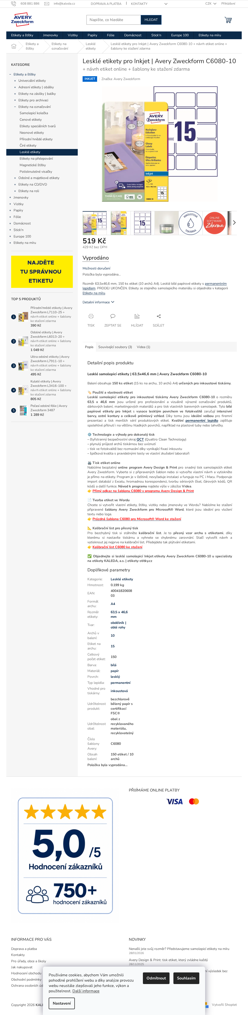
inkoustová (119, 691)
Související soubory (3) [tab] (115, 347)
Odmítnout (156, 978)
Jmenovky (21, 197)
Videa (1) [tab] (143, 347)
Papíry (18, 210)
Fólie (17, 217)
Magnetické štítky (33, 165)
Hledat (151, 19)
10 (113, 635)
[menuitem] (22, 35)
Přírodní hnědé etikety (36, 139)
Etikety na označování (34, 106)
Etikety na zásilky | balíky (37, 93)
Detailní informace (96, 302)
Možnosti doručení (96, 268)
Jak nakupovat (21, 967)
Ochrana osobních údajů (29, 985)
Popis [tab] (89, 347)
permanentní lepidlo (202, 420)
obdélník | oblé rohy (118, 625)
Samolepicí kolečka (34, 113)
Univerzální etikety (32, 80)
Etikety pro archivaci (33, 100)
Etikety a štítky (25, 74)
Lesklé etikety (30, 152)
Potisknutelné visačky (36, 171)
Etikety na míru (25, 242)
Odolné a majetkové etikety (38, 178)
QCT (140, 439)
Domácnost (22, 223)
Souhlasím (186, 978)
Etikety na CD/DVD (32, 184)
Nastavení (62, 1003)
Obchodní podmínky (26, 979)
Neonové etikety (32, 132)
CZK (208, 3)
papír (115, 671)
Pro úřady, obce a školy (28, 961)
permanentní (121, 682)
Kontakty (139, 4)
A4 (113, 604)
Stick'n (18, 230)
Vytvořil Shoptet (224, 1005)
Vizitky (18, 204)
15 (113, 646)
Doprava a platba (106, 4)
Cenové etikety (31, 119)
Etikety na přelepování (36, 158)
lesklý (115, 676)
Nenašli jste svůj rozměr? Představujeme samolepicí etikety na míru (179, 949)
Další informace (86, 991)
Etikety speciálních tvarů (38, 126)
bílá (113, 665)
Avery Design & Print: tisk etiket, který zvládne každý (168, 960)
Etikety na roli (28, 191)
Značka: (120, 79)
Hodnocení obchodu (26, 973)
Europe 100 (22, 236)
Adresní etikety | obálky (36, 87)
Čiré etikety (28, 145)
